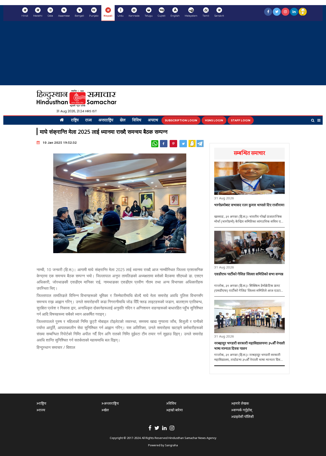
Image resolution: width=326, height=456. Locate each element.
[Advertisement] (163, 54)
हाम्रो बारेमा (175, 409)
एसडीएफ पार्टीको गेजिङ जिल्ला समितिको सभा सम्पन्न (248, 274)
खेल (123, 120)
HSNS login (214, 120)
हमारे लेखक (241, 403)
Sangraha (171, 445)
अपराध (153, 120)
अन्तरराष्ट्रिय (105, 120)
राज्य (88, 120)
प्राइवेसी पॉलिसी (243, 416)
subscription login (181, 120)
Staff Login (240, 120)
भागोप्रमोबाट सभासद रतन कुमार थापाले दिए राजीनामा (249, 204)
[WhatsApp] (154, 143)
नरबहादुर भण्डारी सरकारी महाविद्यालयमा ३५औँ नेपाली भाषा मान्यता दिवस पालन (249, 346)
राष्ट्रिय (75, 120)
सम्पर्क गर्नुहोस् (242, 409)
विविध (136, 120)
